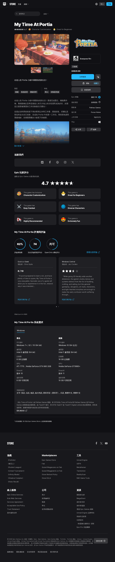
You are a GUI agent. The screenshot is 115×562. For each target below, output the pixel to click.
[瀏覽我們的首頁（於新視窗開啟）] (57, 162)
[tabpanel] (57, 359)
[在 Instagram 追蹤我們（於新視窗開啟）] (65, 162)
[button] (41, 145)
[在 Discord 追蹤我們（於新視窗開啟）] (42, 162)
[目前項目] (36, 70)
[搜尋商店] (16, 13)
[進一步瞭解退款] (99, 102)
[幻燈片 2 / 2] (48, 70)
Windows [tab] (21, 330)
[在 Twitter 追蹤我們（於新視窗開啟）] (72, 162)
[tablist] (57, 330)
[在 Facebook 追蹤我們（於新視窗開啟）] (49, 162)
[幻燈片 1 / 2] (56, 306)
